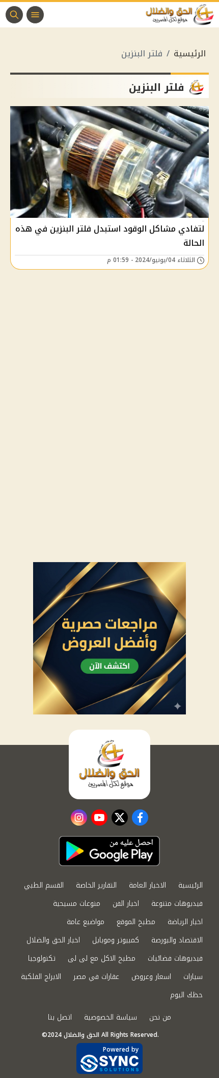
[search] (14, 15)
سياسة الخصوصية (110, 1017)
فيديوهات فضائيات (175, 958)
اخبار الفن (126, 903)
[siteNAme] (182, 14)
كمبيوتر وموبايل (115, 940)
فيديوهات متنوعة (177, 903)
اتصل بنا (60, 1017)
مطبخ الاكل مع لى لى (101, 958)
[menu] (35, 15)
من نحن (160, 1017)
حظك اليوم (186, 995)
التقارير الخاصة (96, 885)
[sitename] (109, 764)
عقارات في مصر (96, 977)
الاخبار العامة (147, 885)
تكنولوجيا (42, 958)
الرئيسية (190, 53)
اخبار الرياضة (185, 922)
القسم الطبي (44, 885)
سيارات (193, 977)
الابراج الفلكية (41, 977)
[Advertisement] (109, 448)
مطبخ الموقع (136, 922)
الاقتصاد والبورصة (177, 940)
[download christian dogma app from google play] (109, 851)
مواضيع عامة (85, 922)
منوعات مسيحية (76, 903)
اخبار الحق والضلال (53, 940)
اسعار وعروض (151, 977)
